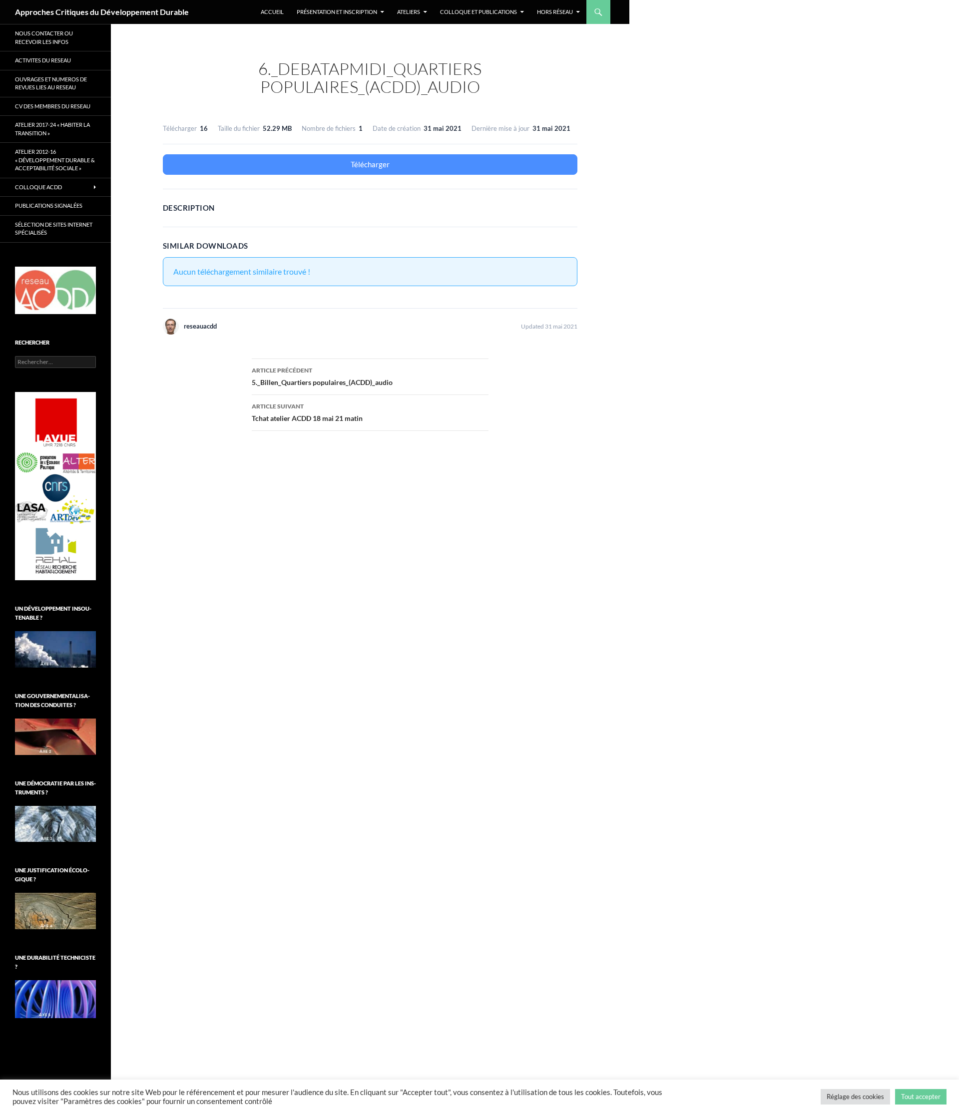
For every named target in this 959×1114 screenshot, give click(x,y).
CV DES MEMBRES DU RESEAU (52, 106)
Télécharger (370, 164)
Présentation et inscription (337, 11)
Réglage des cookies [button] (855, 1097)
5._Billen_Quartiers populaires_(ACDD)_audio (322, 376)
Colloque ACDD (38, 187)
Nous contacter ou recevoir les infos (44, 37)
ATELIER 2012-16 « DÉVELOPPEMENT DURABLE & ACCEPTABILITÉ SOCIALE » (55, 159)
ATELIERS (408, 11)
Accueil (272, 11)
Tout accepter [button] (921, 1097)
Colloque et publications (478, 11)
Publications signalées (48, 205)
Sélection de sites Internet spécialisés (53, 228)
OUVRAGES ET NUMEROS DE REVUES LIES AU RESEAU (51, 83)
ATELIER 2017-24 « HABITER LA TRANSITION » (52, 128)
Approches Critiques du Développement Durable (102, 11)
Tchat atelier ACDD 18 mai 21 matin (307, 412)
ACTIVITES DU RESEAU (43, 60)
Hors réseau (555, 11)
